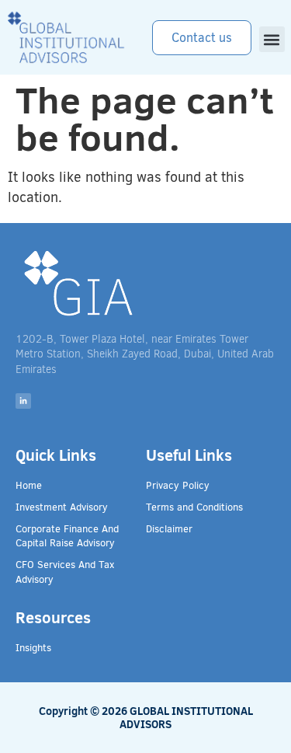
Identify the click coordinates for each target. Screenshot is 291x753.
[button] (272, 39)
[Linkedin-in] (23, 401)
